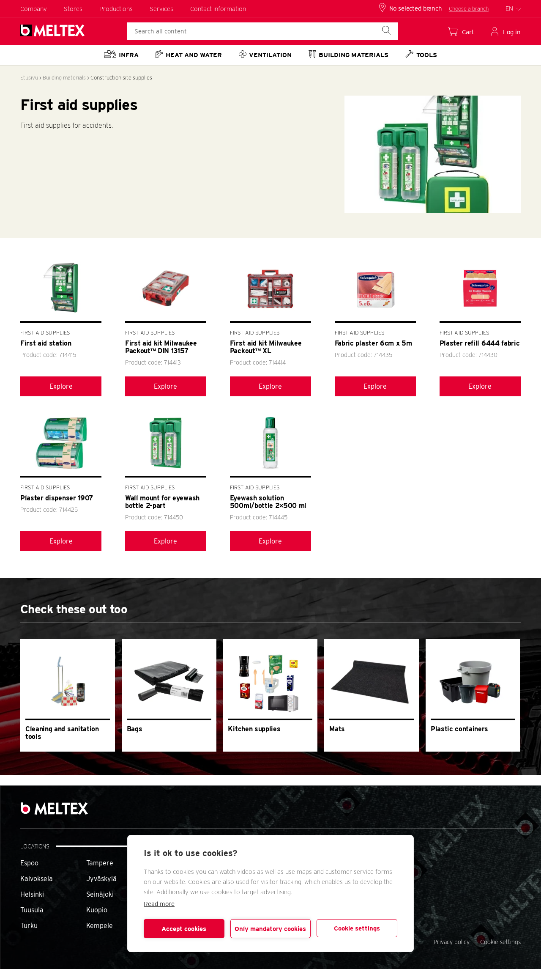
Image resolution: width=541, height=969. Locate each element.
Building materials (64, 77)
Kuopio (96, 910)
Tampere (99, 863)
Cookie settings (357, 928)
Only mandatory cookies (270, 929)
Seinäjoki (100, 894)
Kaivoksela (36, 879)
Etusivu (29, 77)
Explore (61, 386)
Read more (159, 904)
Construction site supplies (121, 77)
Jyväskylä (101, 879)
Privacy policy (452, 942)
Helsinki (32, 894)
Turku (29, 926)
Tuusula (32, 910)
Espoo (29, 863)
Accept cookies (183, 929)
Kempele (99, 926)
